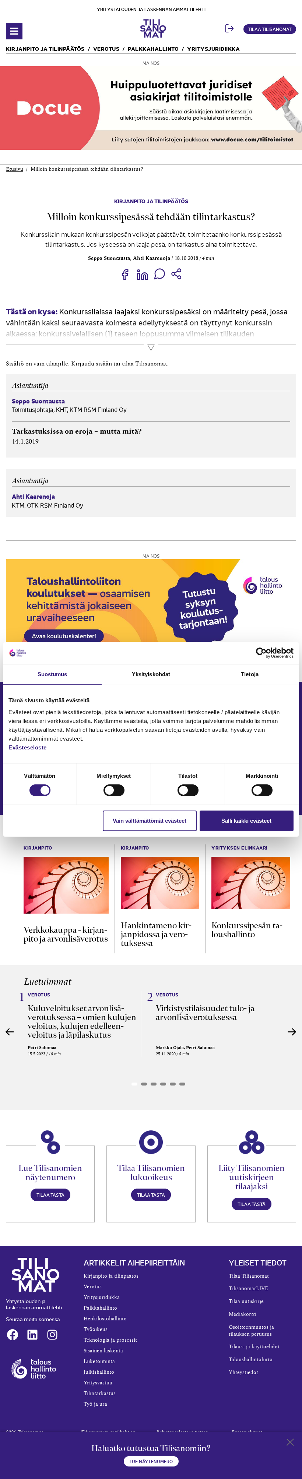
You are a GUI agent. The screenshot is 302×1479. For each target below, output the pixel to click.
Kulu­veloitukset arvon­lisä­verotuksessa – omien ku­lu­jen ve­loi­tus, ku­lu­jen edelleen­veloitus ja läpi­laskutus (82, 1021)
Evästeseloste (27, 747)
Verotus (106, 48)
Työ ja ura (95, 1404)
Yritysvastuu (98, 1383)
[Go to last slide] (10, 1032)
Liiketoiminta (99, 1361)
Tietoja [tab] (250, 674)
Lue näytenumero (151, 1461)
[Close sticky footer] (290, 1444)
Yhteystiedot (243, 1372)
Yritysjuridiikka (213, 48)
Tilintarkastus (100, 1393)
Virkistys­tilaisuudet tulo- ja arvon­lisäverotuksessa (205, 1013)
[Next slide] (292, 1032)
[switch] (113, 790)
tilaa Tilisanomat (144, 364)
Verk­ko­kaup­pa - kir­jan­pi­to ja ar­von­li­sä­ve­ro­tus (66, 934)
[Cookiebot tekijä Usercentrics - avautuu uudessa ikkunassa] (261, 653)
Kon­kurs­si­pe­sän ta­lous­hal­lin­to (246, 930)
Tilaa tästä (50, 1195)
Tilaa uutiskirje (246, 1301)
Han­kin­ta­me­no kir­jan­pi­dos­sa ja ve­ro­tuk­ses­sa (156, 934)
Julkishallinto (99, 1372)
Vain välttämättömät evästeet (149, 821)
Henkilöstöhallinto (105, 1318)
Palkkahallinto (153, 48)
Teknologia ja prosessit (110, 1340)
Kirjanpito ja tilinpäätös (45, 48)
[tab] (134, 1084)
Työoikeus (96, 1329)
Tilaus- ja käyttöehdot (254, 1346)
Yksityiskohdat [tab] (151, 674)
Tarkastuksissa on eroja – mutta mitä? (77, 431)
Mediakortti (242, 1314)
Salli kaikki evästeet (246, 821)
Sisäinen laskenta (103, 1350)
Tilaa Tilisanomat (270, 29)
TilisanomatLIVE (248, 1288)
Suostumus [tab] (52, 674)
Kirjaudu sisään (91, 364)
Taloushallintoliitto (251, 1359)
